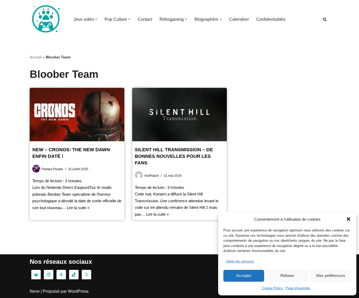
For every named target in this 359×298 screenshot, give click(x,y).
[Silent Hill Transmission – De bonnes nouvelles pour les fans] (179, 114)
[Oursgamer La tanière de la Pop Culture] (45, 19)
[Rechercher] (325, 19)
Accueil (36, 57)
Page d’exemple (298, 288)
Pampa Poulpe (52, 169)
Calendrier (239, 19)
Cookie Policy (272, 288)
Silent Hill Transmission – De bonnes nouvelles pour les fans (174, 156)
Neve (35, 291)
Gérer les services (240, 261)
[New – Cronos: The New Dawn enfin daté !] (77, 114)
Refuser (287, 275)
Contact (145, 19)
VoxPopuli (151, 176)
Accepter (244, 275)
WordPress (78, 291)
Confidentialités (270, 19)
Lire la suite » (78, 207)
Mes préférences (330, 275)
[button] (348, 219)
